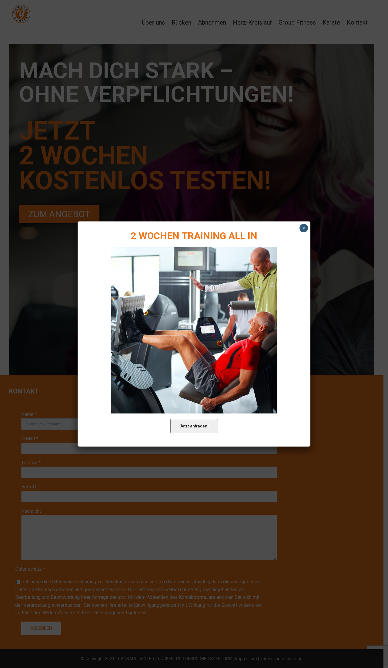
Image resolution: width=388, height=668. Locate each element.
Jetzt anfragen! (194, 425)
